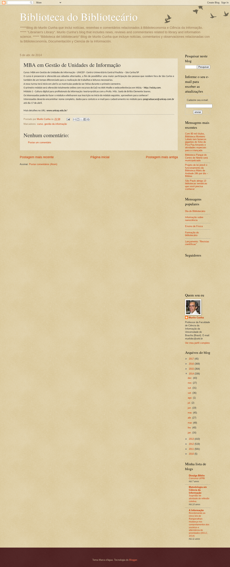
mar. (190, 422)
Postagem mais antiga (162, 157)
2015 (192, 368)
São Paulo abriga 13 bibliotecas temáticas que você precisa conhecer (196, 184)
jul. (190, 402)
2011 (192, 449)
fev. (190, 427)
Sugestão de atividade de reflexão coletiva (199, 498)
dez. (190, 378)
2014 (192, 373)
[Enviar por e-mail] (74, 119)
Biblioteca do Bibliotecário (79, 16)
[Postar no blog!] (78, 119)
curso (40, 124)
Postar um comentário (39, 142)
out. (190, 388)
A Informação (196, 510)
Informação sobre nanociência (194, 218)
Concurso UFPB (197, 478)
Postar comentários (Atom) (43, 164)
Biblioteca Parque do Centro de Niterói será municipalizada (196, 158)
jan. (190, 432)
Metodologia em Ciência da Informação (198, 490)
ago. (190, 397)
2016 (192, 363)
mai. (190, 412)
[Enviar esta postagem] (68, 119)
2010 (192, 453)
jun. (190, 407)
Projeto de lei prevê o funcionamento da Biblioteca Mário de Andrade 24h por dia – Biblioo (196, 170)
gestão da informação (55, 124)
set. (190, 393)
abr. (190, 417)
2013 (192, 439)
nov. (190, 382)
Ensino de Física (194, 226)
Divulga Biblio (197, 475)
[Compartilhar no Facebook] (85, 119)
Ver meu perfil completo (197, 343)
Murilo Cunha (196, 317)
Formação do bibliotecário (192, 234)
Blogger (133, 560)
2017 (192, 358)
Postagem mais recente (37, 157)
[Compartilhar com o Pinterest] (88, 119)
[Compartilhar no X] (81, 119)
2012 (192, 444)
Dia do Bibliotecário (195, 211)
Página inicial (99, 157)
